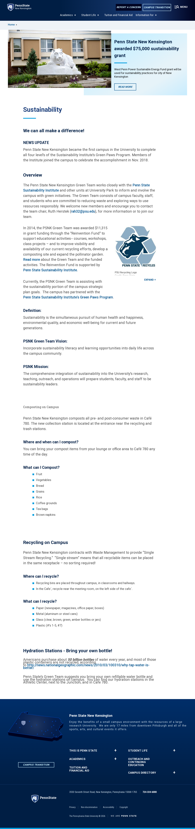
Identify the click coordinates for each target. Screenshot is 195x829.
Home (11, 24)
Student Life (88, 15)
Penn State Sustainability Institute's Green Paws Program (68, 297)
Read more (31, 260)
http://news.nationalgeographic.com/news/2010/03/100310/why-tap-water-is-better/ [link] (86, 666)
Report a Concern (129, 7)
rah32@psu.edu (83, 211)
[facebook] (28, 749)
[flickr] (44, 749)
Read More (127, 87)
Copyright (124, 807)
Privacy (72, 807)
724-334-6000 (150, 792)
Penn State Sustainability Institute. (50, 270)
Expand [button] (149, 279)
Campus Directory (142, 772)
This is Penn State (83, 750)
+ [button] (115, 750)
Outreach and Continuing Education (139, 762)
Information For (145, 15)
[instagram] (36, 749)
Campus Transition (157, 7)
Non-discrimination (89, 807)
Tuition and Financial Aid (118, 15)
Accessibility (108, 807)
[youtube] (52, 749)
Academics (66, 15)
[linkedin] (20, 749)
